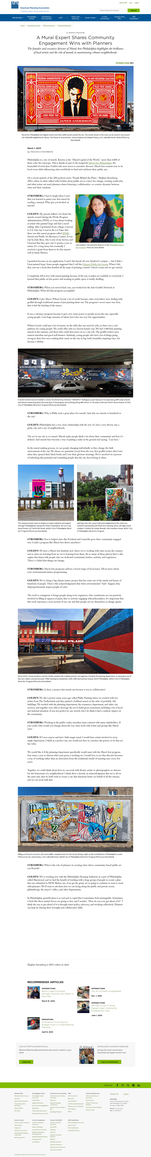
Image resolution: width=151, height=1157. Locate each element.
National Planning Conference (55, 1104)
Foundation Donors (74, 1130)
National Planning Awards (40, 1137)
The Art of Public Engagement (106, 991)
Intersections (122, 63)
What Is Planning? (37, 1127)
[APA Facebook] (117, 1084)
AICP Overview (72, 1096)
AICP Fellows (72, 1109)
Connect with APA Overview (55, 1123)
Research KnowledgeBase (40, 1105)
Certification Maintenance (76, 1104)
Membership (17, 17)
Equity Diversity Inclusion (57, 1147)
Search (134, 10)
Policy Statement (35, 1154)
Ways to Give (72, 1125)
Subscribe (26, 1062)
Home (23, 25)
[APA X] (128, 1084)
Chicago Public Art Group (95, 264)
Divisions (53, 1132)
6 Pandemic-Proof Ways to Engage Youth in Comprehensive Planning (58, 1024)
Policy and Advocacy (75, 18)
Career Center (90, 17)
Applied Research (37, 1103)
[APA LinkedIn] (138, 1084)
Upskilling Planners (56, 1112)
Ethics (70, 1112)
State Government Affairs (93, 1107)
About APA (123, 3)
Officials (52, 1139)
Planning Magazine (64, 25)
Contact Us (114, 1094)
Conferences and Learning (46, 18)
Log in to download (109, 1062)
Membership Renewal (21, 1101)
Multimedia (35, 1108)
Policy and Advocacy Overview (92, 1097)
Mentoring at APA (19, 1137)
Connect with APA (119, 18)
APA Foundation (133, 18)
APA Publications (49, 25)
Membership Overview (21, 1096)
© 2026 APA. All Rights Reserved (22, 1154)
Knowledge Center (31, 18)
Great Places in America (39, 1130)
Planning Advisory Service (40, 1113)
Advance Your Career (20, 1130)
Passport (53, 1100)
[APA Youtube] (122, 1084)
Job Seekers (18, 1125)
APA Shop (17, 1111)
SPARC (66, 233)
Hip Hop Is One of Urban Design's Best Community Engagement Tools (104, 1008)
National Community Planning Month (38, 1133)
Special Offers (18, 1108)
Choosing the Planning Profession (21, 1134)
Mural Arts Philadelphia (100, 163)
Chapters (53, 1130)
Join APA (17, 1098)
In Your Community (104, 18)
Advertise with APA (56, 1150)
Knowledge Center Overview (38, 1097)
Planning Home (36, 1139)
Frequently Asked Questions (19, 1105)
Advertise (43, 1154)
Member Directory (55, 1142)
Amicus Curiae (90, 1110)
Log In (136, 3)
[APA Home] (30, 7)
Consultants (36, 1142)
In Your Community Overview (37, 1123)
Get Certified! (72, 1101)
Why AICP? (71, 1098)
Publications (36, 1100)
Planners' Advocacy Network (92, 1104)
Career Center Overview (21, 1122)
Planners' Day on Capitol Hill (57, 1108)
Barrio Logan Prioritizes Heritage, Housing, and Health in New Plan (57, 993)
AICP (61, 17)
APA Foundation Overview (76, 1122)
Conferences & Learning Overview (57, 1097)
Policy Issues (90, 1100)
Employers (17, 1128)
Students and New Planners (55, 1136)
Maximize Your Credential (75, 1106)
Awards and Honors (56, 1144)
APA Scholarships (73, 1128)
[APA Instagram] (133, 1084)
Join (130, 3)
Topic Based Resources (39, 1111)
